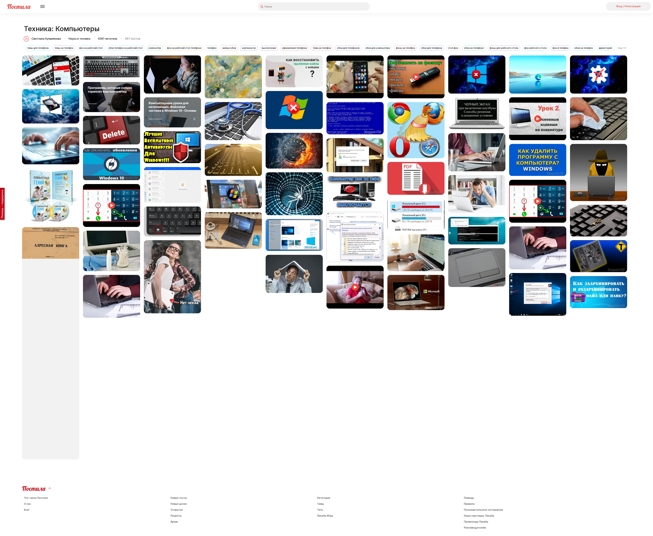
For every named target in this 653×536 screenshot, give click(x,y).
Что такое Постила (36, 497)
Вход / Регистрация (628, 6)
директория (605, 48)
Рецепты (176, 515)
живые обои (229, 48)
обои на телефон (583, 48)
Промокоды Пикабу (476, 521)
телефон (211, 48)
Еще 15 (622, 48)
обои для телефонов (348, 48)
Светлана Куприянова (46, 38)
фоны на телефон (405, 48)
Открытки (177, 509)
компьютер (154, 48)
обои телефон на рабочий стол (125, 48)
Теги (320, 509)
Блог (27, 509)
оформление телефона (294, 48)
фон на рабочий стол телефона (184, 48)
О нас (27, 503)
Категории (323, 497)
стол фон (453, 48)
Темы (320, 503)
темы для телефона (38, 48)
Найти (354, 6)
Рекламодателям (475, 527)
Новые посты (179, 497)
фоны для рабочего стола (504, 48)
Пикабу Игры (325, 515)
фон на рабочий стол (91, 48)
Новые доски (179, 503)
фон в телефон (560, 48)
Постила (18, 6)
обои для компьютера (377, 48)
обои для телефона (431, 48)
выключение (269, 48)
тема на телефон (322, 48)
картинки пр (249, 48)
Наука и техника (79, 38)
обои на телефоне (474, 48)
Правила (469, 503)
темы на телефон (64, 48)
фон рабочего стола (535, 48)
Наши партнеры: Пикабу (479, 515)
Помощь (469, 497)
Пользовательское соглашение (483, 509)
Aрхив (174, 521)
